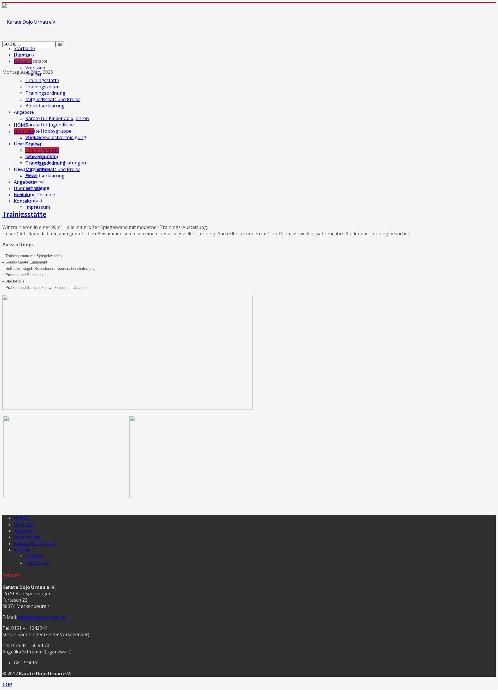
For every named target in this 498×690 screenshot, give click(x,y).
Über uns (24, 55)
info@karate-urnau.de (42, 617)
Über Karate (27, 188)
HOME (21, 125)
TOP (7, 684)
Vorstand (35, 68)
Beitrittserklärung (45, 106)
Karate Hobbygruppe (48, 131)
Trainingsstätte (42, 80)
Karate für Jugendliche (49, 125)
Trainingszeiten (42, 87)
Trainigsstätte (24, 214)
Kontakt (34, 201)
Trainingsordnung (45, 93)
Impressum (37, 207)
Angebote (24, 112)
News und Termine (34, 195)
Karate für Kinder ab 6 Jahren (57, 118)
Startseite (24, 48)
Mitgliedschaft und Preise (52, 99)
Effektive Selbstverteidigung (55, 137)
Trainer (33, 144)
